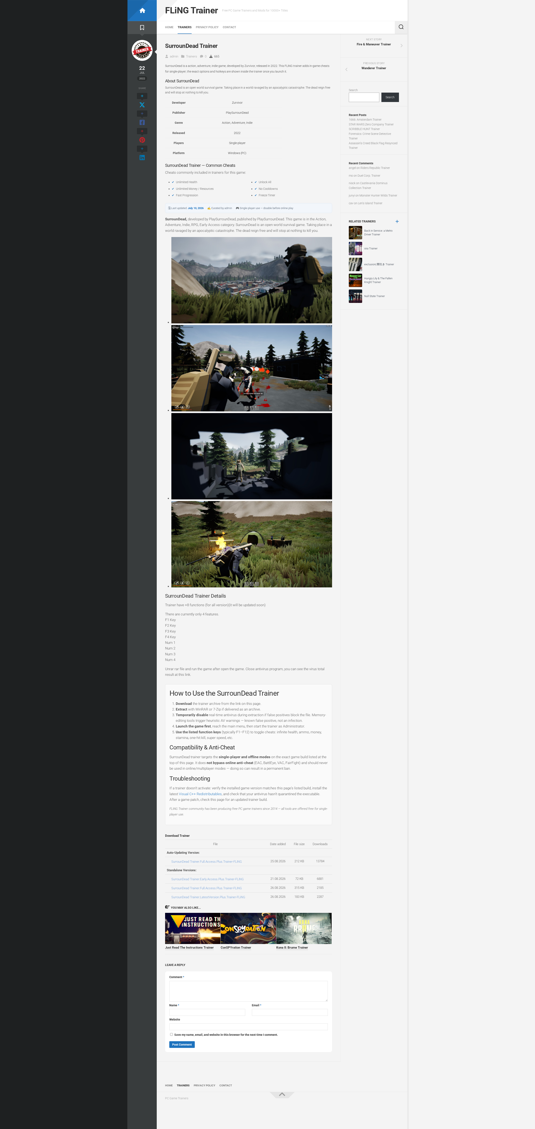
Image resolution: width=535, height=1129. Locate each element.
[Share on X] (142, 100)
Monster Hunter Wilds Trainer (378, 195)
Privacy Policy (207, 27)
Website (174, 1019)
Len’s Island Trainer (370, 203)
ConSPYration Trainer (236, 947)
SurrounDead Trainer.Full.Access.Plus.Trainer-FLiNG (206, 862)
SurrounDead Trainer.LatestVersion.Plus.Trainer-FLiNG (208, 897)
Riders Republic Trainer (375, 168)
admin (174, 56)
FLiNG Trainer (191, 10)
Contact (229, 27)
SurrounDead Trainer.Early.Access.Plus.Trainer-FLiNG (207, 879)
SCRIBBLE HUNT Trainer (364, 129)
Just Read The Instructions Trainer (189, 947)
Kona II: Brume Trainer (292, 947)
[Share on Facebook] (142, 118)
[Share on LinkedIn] (142, 153)
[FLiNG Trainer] (142, 10)
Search (353, 90)
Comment (176, 977)
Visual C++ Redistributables (200, 794)
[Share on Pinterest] (142, 136)
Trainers (185, 27)
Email (256, 1005)
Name (174, 1005)
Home (169, 27)
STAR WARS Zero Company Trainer (371, 124)
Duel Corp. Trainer (369, 175)
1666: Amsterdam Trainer (365, 119)
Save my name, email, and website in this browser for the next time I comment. (226, 1034)
